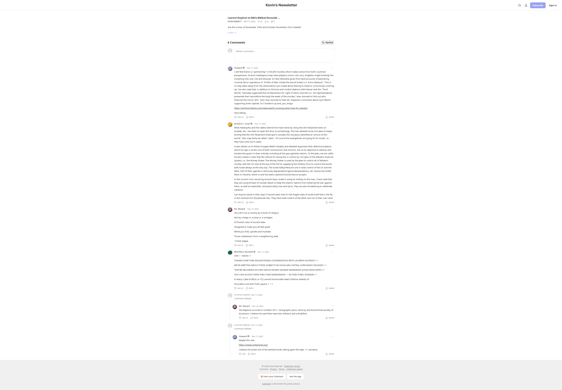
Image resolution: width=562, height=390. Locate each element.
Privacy (273, 369)
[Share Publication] (526, 5)
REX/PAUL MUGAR (243, 251)
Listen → (232, 32)
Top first (329, 42)
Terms (282, 369)
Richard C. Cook (242, 123)
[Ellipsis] (332, 67)
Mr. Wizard (239, 208)
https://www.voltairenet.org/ (253, 344)
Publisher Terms (292, 366)
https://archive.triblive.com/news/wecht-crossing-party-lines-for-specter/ (271, 108)
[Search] (519, 5)
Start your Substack (273, 376)
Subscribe (537, 5)
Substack (266, 383)
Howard (238, 67)
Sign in (553, 5)
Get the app (295, 376)
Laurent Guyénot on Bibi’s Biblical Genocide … (254, 17)
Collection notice (294, 369)
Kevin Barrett (235, 21)
